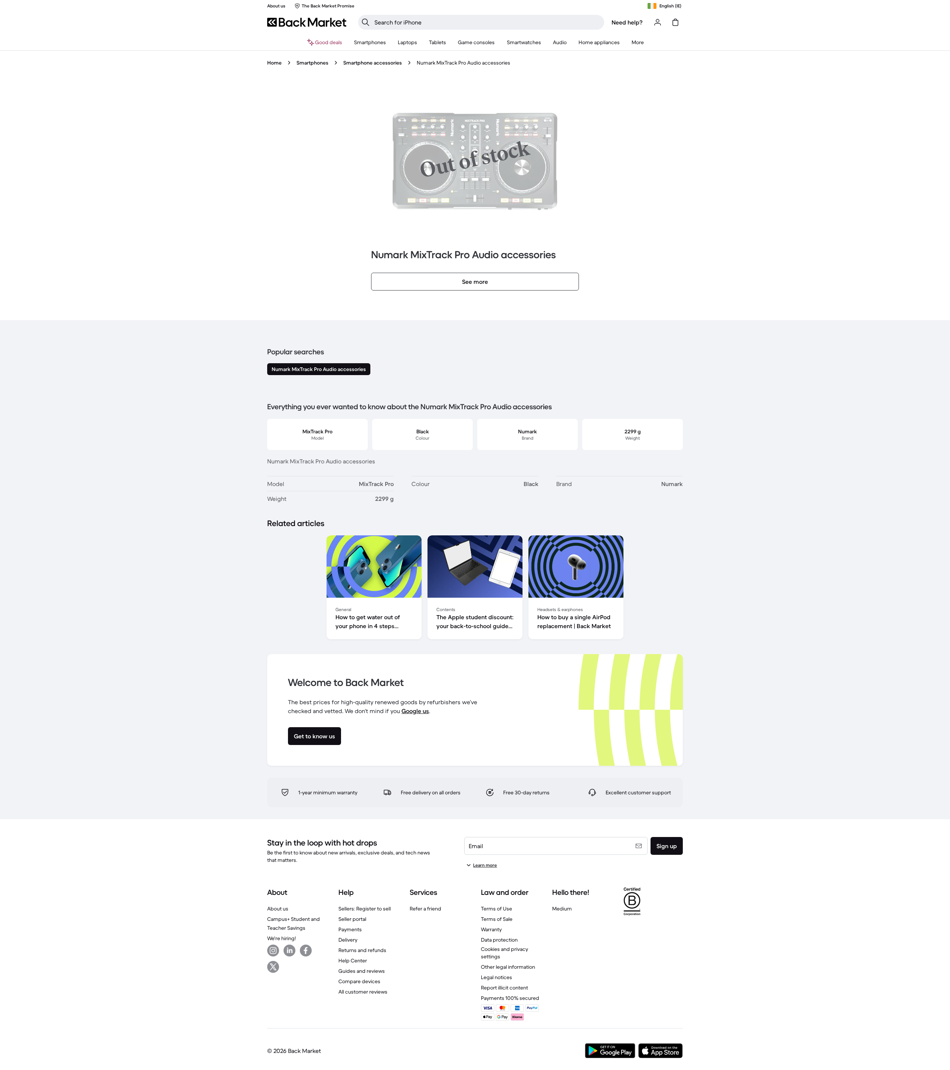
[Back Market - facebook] (306, 950)
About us (277, 908)
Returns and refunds (362, 950)
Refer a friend (425, 908)
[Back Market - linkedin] (289, 950)
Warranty (491, 929)
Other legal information (508, 967)
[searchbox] (487, 22)
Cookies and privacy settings (504, 953)
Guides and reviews (361, 971)
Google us (415, 711)
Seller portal (352, 919)
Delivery (347, 939)
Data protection (499, 939)
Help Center (352, 960)
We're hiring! (281, 938)
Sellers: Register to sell (364, 908)
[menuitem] (370, 42)
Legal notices (496, 977)
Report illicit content (504, 987)
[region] (475, 589)
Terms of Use (496, 908)
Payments (350, 929)
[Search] (365, 22)
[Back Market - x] (273, 967)
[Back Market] (306, 22)
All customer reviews (362, 991)
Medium (562, 908)
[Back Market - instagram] (273, 950)
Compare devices (359, 981)
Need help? (627, 22)
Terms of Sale (496, 919)
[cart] (675, 22)
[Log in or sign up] (657, 22)
